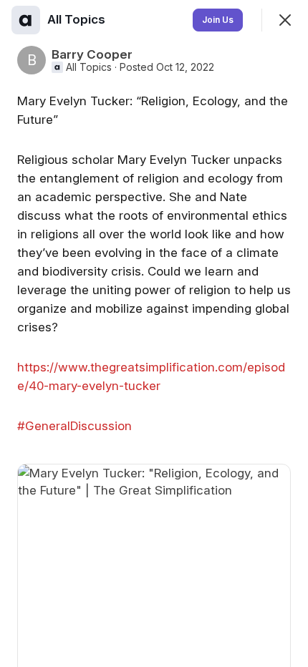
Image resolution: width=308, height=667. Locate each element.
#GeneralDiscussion (74, 426)
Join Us (218, 19)
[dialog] (154, 333)
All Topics (89, 67)
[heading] (77, 19)
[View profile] (25, 20)
